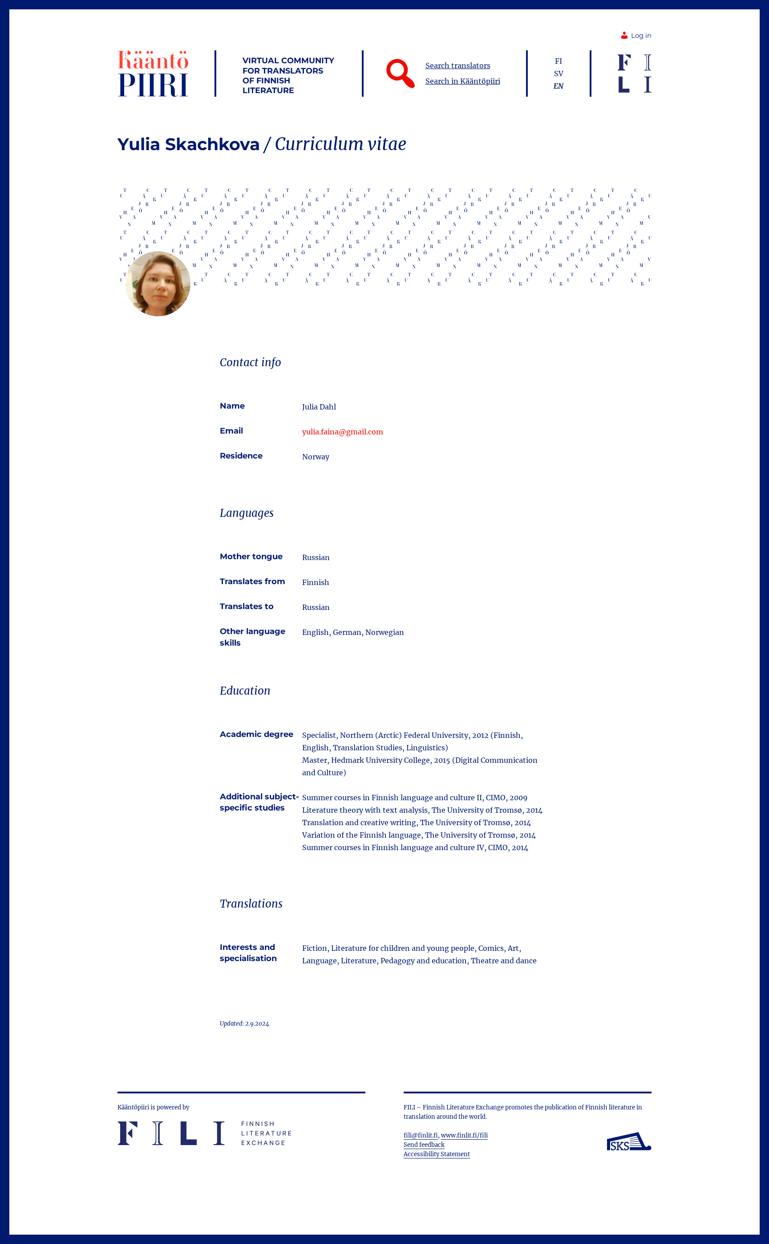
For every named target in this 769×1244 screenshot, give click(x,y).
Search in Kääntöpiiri (462, 81)
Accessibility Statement (437, 1154)
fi (558, 61)
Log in (641, 36)
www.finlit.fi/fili (464, 1135)
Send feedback (424, 1145)
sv (558, 73)
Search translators (457, 65)
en (558, 86)
